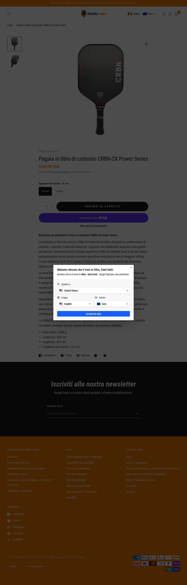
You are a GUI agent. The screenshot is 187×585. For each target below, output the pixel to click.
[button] (93, 290)
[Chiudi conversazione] (131, 268)
